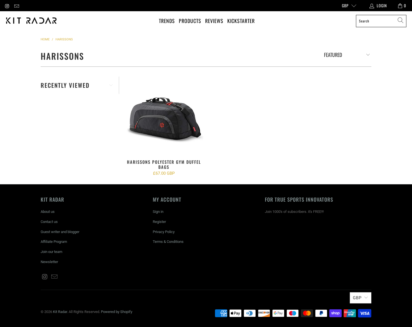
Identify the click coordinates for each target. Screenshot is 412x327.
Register (159, 222)
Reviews (214, 20)
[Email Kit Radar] (16, 5)
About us (48, 211)
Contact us (49, 222)
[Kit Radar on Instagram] (7, 5)
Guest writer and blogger (60, 232)
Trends (167, 20)
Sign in (158, 211)
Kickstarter (241, 20)
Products (190, 20)
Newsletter (49, 262)
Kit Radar (60, 312)
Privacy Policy (164, 232)
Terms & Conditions (168, 242)
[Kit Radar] (31, 20)
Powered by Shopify (116, 312)
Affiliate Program (54, 242)
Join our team (51, 252)
